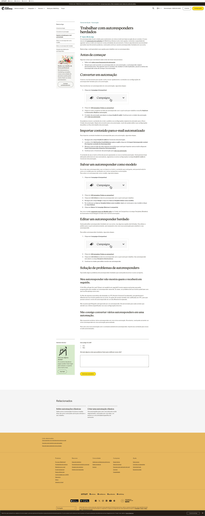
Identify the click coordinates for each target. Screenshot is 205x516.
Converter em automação (62, 31)
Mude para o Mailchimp (53, 8)
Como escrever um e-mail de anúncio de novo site (54, 440)
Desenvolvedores (97, 464)
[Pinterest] (114, 501)
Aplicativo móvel (59, 482)
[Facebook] (96, 501)
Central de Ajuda (85, 22)
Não (84, 347)
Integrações (31, 8)
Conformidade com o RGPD (62, 474)
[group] (159, 8)
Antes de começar (60, 28)
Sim (84, 345)
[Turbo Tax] (10, 1)
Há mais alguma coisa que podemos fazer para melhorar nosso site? (101, 352)
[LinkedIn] (106, 501)
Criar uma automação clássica (101, 409)
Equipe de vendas (137, 469)
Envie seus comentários (88, 374)
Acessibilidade (116, 472)
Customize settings (193, 513)
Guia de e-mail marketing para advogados (52, 443)
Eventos (94, 467)
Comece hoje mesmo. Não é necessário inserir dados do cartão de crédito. (118, 4)
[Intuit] (4, 1)
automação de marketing (94, 41)
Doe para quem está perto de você (121, 467)
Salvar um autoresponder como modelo (64, 41)
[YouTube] (110, 501)
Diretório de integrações (78, 469)
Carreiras (115, 469)
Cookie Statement (130, 513)
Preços (63, 8)
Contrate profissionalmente (65, 84)
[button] (159, 8)
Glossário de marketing (77, 467)
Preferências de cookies (88, 509)
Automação (95, 22)
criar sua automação (94, 116)
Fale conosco (136, 462)
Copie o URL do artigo (88, 37)
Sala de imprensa (117, 464)
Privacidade (137, 508)
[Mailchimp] (31, 1)
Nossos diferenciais (59, 472)
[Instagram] (103, 501)
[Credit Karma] (17, 1)
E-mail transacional (59, 469)
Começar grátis (198, 8)
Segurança (57, 477)
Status (56, 479)
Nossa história (116, 462)
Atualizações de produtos (61, 464)
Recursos (40, 8)
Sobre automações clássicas (68, 409)
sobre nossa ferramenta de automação (103, 62)
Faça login (62, 371)
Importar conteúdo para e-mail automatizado (64, 36)
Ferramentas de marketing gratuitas (80, 464)
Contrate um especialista (139, 464)
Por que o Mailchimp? (60, 462)
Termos (142, 508)
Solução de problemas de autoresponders (62, 50)
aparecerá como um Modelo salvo (101, 211)
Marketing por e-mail (60, 467)
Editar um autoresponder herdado (64, 46)
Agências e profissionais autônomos (101, 462)
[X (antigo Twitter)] (99, 501)
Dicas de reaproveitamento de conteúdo (52, 445)
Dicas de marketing (76, 462)
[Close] (203, 513)
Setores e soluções (19, 8)
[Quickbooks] (24, 1)
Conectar (186, 8)
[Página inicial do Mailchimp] (7, 8)
